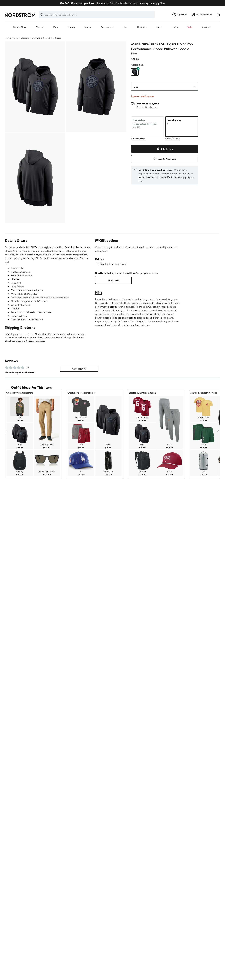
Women (39, 27)
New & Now (19, 27)
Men (55, 27)
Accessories (107, 27)
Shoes (87, 27)
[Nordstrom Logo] (20, 15)
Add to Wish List (167, 158)
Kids (125, 27)
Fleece (58, 37)
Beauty (71, 27)
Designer (142, 27)
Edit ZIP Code (172, 138)
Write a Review (79, 368)
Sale (190, 27)
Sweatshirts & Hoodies (42, 37)
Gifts (175, 27)
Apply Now (159, 3)
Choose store (138, 138)
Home (159, 27)
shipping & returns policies (30, 340)
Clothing (25, 37)
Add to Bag (167, 149)
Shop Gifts (113, 280)
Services (206, 27)
